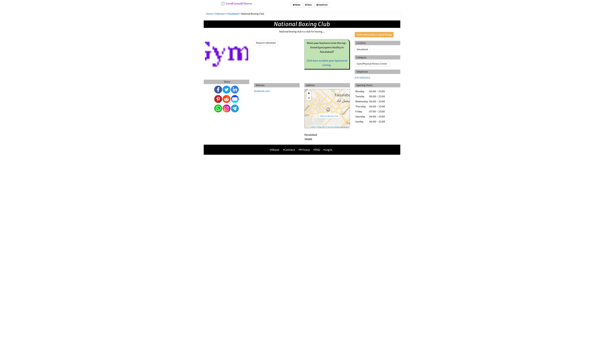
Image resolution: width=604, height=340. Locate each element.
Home (297, 4)
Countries (323, 4)
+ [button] (309, 93)
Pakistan (220, 13)
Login (328, 149)
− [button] (309, 98)
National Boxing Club (329, 116)
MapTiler (322, 127)
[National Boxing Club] (328, 109)
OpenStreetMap (333, 127)
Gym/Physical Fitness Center (372, 63)
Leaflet (312, 127)
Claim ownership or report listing (374, 34)
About (275, 149)
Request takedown (266, 42)
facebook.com (262, 91)
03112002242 (362, 77)
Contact (289, 149)
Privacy (305, 149)
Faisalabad (233, 13)
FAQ (317, 149)
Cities (309, 4)
